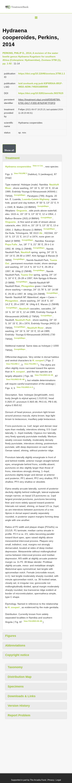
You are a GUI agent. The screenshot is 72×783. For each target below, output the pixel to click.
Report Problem (19, 715)
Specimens (16, 686)
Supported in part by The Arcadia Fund (28, 780)
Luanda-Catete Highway (36, 199)
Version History (19, 705)
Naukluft (26, 252)
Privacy (51, 780)
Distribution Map (19, 676)
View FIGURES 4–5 (25, 387)
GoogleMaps (19, 195)
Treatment (12, 158)
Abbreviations (15, 645)
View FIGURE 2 (12, 364)
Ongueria (22, 210)
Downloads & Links (21, 696)
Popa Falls (11, 244)
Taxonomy (15, 667)
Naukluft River (35, 327)
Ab (41, 233)
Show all (9, 150)
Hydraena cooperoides (18, 166)
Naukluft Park (23, 320)
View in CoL (38, 166)
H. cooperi (38, 360)
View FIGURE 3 (20, 173)
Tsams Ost (27, 274)
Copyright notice (17, 655)
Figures (10, 635)
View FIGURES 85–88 (15, 379)
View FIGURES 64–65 (44, 375)
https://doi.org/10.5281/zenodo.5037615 (40, 93)
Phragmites (28, 286)
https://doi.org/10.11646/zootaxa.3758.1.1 (41, 73)
